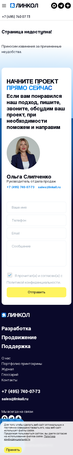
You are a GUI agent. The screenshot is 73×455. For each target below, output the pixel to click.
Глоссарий (10, 375)
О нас (6, 358)
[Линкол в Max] (54, 6)
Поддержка (16, 346)
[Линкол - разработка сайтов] (28, 6)
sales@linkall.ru (49, 187)
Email (15, 233)
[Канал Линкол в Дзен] (68, 6)
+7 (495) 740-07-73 (20, 187)
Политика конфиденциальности (29, 438)
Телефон (19, 220)
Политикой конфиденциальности (33, 282)
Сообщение (21, 246)
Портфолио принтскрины (22, 364)
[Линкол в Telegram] (61, 6)
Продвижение (19, 337)
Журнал (8, 369)
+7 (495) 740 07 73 (16, 17)
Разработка (16, 328)
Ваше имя (19, 207)
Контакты (9, 380)
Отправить (36, 292)
